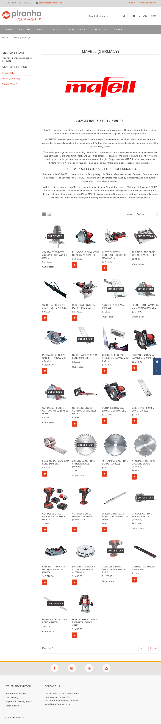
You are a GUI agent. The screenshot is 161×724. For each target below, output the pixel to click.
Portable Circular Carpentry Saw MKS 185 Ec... (54, 358)
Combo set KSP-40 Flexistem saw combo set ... (115, 358)
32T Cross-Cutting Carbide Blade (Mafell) (83, 464)
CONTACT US (99, 29)
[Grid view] (44, 214)
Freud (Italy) (8, 73)
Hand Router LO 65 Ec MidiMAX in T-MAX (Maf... (85, 622)
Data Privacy (12, 697)
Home (5, 37)
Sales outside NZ (14, 705)
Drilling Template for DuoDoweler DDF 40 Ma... (115, 516)
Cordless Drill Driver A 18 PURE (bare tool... (82, 516)
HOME (9, 29)
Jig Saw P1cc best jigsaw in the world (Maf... (54, 255)
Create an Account (147, 3)
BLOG (56, 29)
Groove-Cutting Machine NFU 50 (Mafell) (142, 516)
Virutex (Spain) (9, 84)
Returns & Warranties (16, 693)
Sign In (132, 3)
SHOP (40, 29)
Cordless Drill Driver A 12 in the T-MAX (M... (54, 516)
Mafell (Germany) (11, 78)
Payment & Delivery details (19, 701)
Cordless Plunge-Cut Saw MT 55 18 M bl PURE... (55, 411)
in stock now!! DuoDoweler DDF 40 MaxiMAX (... (114, 255)
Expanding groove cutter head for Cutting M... (83, 569)
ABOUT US (24, 29)
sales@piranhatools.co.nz (50, 3)
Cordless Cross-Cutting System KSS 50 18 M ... (84, 411)
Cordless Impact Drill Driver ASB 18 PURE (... (113, 569)
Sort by (129, 214)
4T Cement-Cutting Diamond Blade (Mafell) (143, 464)
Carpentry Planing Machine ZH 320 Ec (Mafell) (54, 569)
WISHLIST (119, 29)
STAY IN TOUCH (77, 29)
